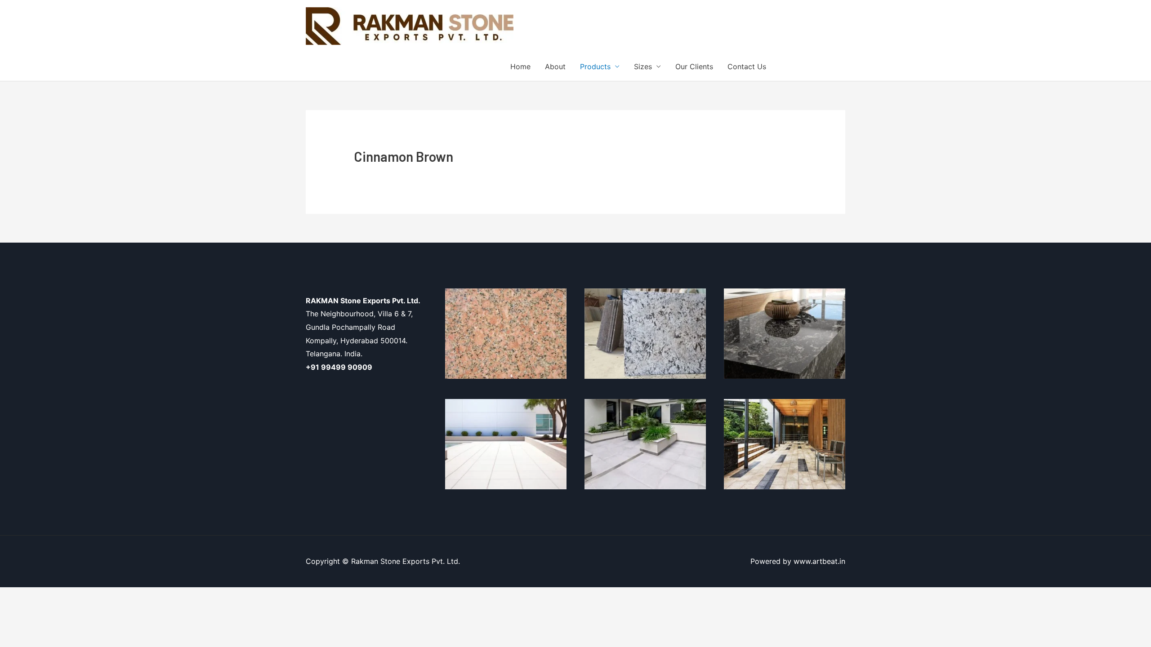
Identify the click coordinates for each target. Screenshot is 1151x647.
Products (595, 66)
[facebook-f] (792, 65)
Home (520, 66)
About (555, 66)
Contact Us (746, 66)
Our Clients (694, 66)
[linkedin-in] (830, 65)
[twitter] (811, 65)
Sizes (643, 66)
